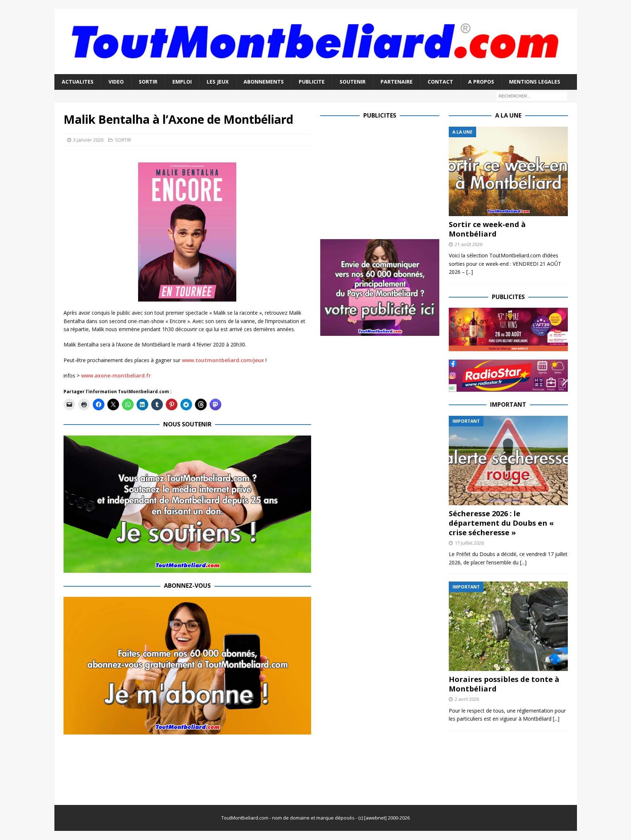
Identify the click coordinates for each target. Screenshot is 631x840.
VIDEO (116, 81)
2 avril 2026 (467, 699)
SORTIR (148, 81)
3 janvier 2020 (88, 140)
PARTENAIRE (396, 81)
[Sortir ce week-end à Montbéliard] (508, 171)
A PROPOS (481, 81)
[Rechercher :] (531, 95)
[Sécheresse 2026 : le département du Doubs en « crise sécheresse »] (508, 460)
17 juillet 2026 (469, 543)
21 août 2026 (468, 244)
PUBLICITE (312, 81)
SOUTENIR (353, 81)
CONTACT (440, 81)
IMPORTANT (508, 404)
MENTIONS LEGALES (534, 81)
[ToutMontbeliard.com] (315, 69)
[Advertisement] (381, 178)
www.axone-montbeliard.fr (116, 375)
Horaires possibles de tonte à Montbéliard (504, 684)
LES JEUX (218, 81)
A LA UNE (508, 115)
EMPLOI (182, 81)
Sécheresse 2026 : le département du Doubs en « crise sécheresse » (501, 523)
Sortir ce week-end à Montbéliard (487, 229)
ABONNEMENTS (264, 81)
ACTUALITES (77, 81)
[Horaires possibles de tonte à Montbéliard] (508, 626)
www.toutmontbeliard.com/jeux (223, 360)
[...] (469, 271)
